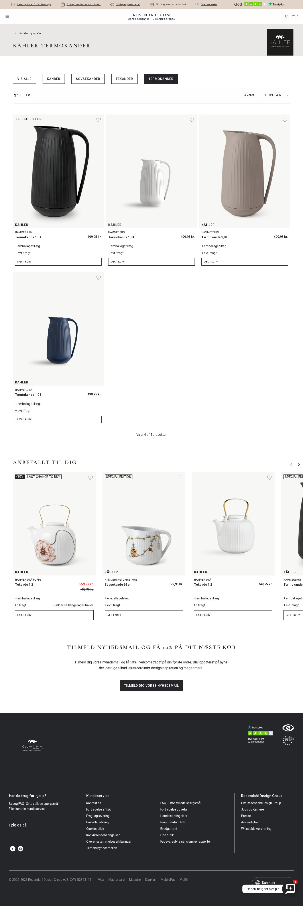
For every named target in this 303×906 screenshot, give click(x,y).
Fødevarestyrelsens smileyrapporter (185, 841)
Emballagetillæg (97, 822)
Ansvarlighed (250, 822)
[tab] (277, 95)
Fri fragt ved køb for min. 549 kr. (84, 4)
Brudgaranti (168, 828)
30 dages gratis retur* (128, 4)
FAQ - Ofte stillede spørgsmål (180, 803)
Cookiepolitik (95, 828)
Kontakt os (93, 803)
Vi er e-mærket (209, 4)
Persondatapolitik (172, 822)
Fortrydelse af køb (99, 809)
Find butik (167, 835)
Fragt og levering (98, 816)
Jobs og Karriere (252, 809)
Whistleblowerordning (256, 828)
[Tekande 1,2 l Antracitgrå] (266, 582)
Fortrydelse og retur (174, 809)
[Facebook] (13, 849)
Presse (246, 816)
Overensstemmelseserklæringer (109, 841)
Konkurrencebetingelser (103, 835)
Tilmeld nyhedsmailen (101, 848)
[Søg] (287, 16)
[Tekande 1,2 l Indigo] (256, 582)
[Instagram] (20, 849)
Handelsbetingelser (173, 816)
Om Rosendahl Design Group (261, 803)
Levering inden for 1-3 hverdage (34, 4)
